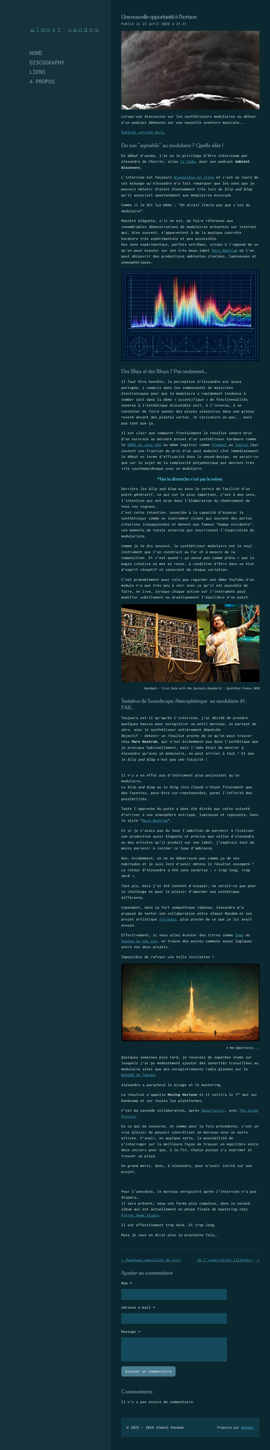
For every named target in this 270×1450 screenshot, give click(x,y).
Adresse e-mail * (138, 1307)
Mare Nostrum (224, 250)
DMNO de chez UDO (144, 445)
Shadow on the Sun (139, 941)
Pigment (220, 445)
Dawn (239, 935)
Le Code (187, 161)
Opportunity (213, 1110)
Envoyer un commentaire (148, 1371)
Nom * (126, 1283)
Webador (247, 1427)
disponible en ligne (194, 177)
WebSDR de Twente (138, 1075)
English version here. (143, 132)
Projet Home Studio (140, 1215)
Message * (130, 1331)
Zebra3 (242, 445)
